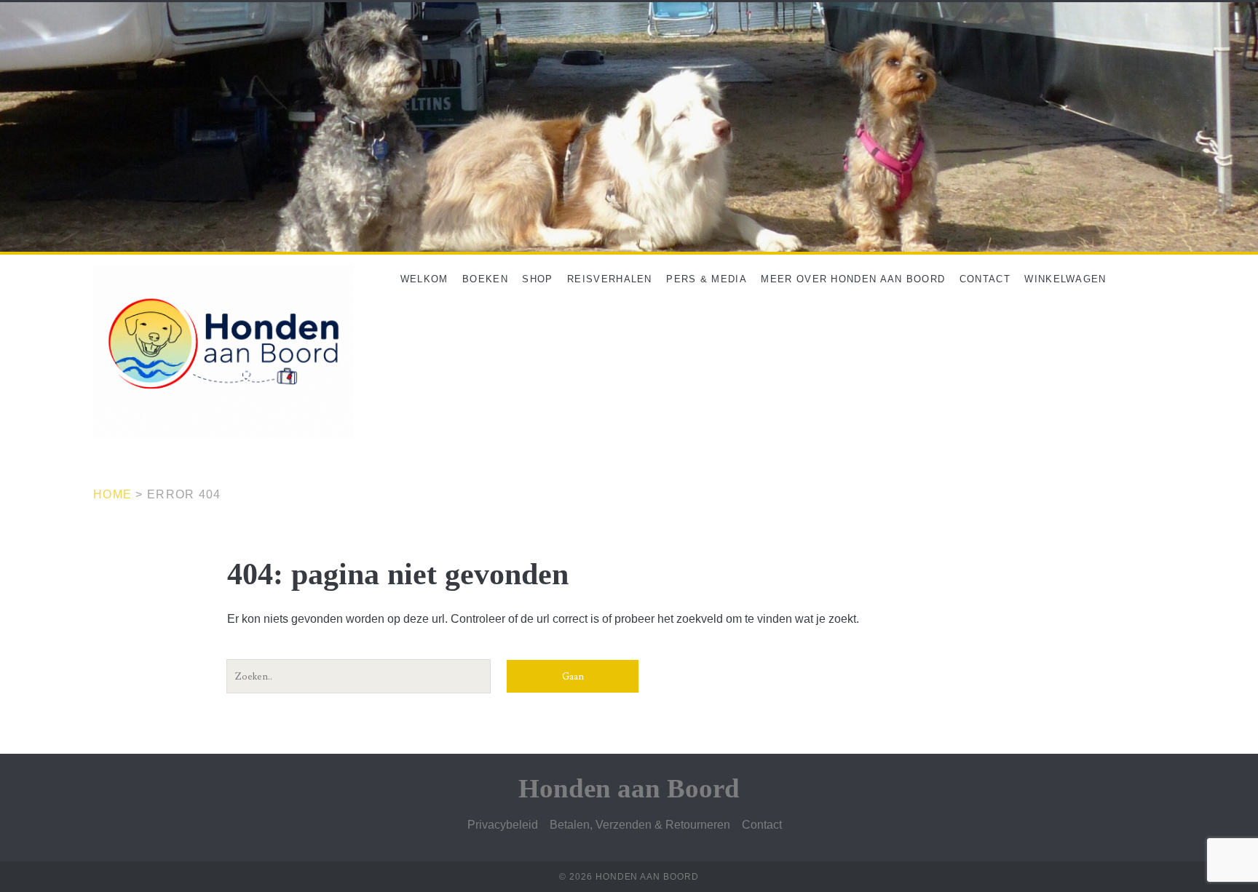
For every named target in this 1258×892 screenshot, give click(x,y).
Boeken (485, 279)
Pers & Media (706, 279)
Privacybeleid (502, 825)
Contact (985, 279)
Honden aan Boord (629, 788)
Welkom (424, 279)
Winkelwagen (1065, 279)
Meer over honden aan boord (853, 279)
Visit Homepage (41, 10)
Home (112, 494)
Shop (537, 279)
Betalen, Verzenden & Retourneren (640, 825)
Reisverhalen (609, 279)
